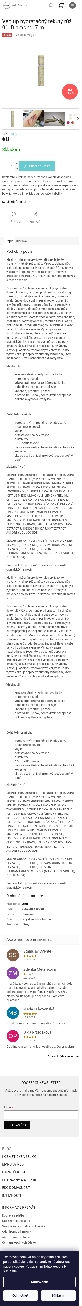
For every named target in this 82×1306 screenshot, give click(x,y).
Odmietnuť (20, 1295)
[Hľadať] (50, 5)
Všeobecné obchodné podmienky (23, 1226)
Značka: (26, 35)
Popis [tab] (9, 241)
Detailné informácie (14, 201)
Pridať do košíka (39, 166)
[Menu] (72, 5)
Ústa (25, 903)
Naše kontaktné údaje (16, 1220)
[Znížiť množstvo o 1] (17, 168)
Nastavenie (39, 1282)
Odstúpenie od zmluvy (16, 1231)
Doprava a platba (13, 1215)
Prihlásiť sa (17, 1125)
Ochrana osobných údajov (19, 1242)
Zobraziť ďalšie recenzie (62, 1056)
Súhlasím (58, 1295)
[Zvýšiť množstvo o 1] (17, 163)
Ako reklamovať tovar (16, 1237)
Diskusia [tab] (21, 241)
